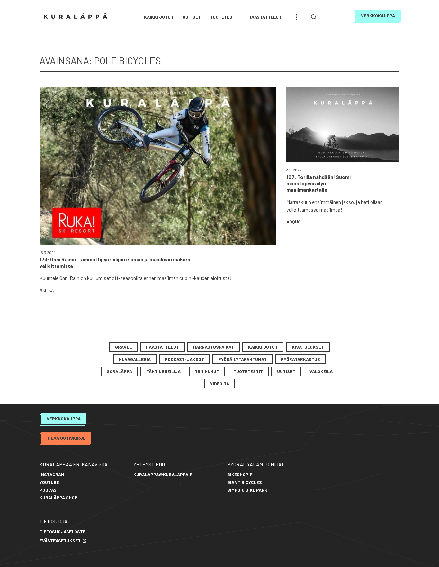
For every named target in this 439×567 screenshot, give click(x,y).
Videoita (219, 383)
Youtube (49, 482)
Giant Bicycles (244, 482)
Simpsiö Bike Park (247, 490)
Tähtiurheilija (163, 371)
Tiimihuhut (207, 371)
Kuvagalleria (135, 359)
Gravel (123, 347)
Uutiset (192, 17)
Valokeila (321, 371)
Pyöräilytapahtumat (242, 359)
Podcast (49, 490)
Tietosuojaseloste (62, 531)
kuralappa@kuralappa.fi (163, 474)
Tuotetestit (224, 17)
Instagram (52, 474)
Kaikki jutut (159, 17)
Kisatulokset (308, 347)
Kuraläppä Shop (58, 497)
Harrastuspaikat (213, 347)
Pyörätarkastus (300, 359)
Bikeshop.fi (240, 474)
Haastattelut (265, 17)
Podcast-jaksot (184, 359)
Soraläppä (119, 371)
